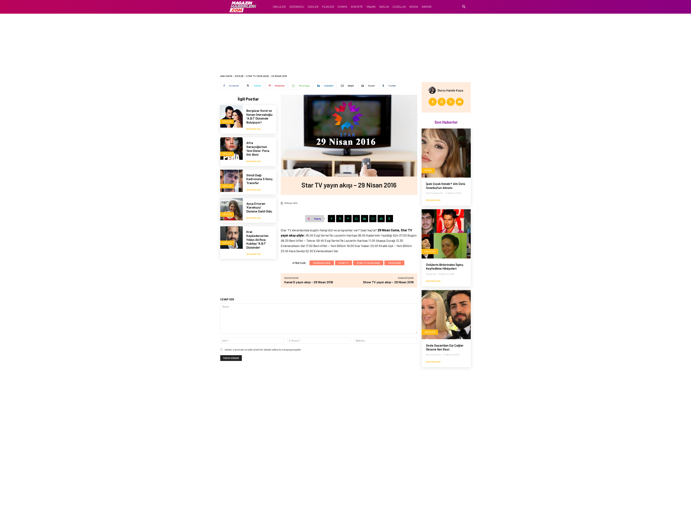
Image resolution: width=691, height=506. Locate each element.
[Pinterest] (348, 218)
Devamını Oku (253, 129)
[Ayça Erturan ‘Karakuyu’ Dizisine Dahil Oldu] (231, 209)
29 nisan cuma (321, 262)
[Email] (372, 218)
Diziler (239, 76)
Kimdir (428, 170)
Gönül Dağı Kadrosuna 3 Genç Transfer (259, 179)
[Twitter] (339, 218)
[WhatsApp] (356, 218)
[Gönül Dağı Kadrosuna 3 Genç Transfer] (231, 181)
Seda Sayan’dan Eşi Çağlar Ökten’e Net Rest (445, 347)
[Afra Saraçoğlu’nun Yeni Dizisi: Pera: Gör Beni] (231, 148)
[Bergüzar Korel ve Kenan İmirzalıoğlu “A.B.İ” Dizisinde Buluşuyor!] (231, 116)
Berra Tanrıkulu (433, 354)
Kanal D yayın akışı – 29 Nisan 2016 (308, 282)
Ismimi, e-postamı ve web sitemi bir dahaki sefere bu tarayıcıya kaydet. (263, 349)
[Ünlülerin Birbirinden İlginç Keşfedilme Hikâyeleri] (446, 233)
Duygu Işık (431, 274)
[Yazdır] (381, 218)
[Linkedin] (364, 218)
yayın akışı (394, 262)
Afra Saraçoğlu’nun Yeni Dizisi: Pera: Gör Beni (258, 148)
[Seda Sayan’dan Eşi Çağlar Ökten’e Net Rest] (446, 314)
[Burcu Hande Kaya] (433, 90)
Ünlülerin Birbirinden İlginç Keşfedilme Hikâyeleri (444, 267)
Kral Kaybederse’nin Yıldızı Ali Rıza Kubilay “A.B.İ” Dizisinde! (257, 239)
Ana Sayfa (226, 76)
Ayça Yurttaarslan (434, 193)
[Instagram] (442, 102)
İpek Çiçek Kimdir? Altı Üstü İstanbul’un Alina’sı (445, 186)
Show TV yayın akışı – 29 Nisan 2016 (388, 282)
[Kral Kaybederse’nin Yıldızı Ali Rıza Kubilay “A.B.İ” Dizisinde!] (231, 237)
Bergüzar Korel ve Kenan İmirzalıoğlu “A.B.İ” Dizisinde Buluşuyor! (259, 116)
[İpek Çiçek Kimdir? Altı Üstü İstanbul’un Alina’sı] (446, 153)
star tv (343, 262)
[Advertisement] (345, 40)
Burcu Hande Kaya (450, 90)
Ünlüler (429, 251)
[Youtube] (460, 102)
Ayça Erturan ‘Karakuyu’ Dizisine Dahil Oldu (259, 207)
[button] (464, 7)
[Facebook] (331, 218)
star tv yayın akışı (368, 262)
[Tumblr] (389, 218)
